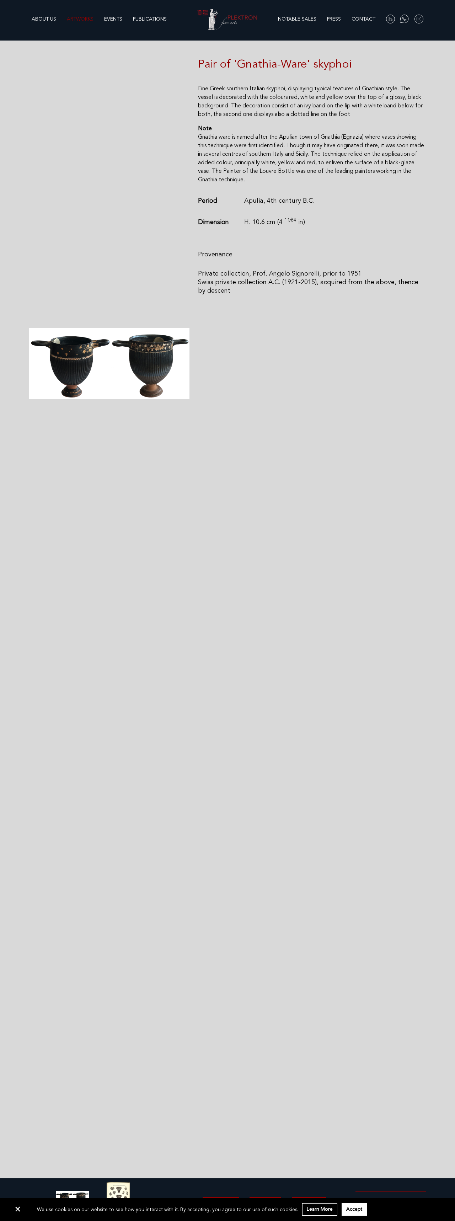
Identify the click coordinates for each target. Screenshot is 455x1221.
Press (334, 19)
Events (113, 19)
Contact (363, 19)
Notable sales (297, 19)
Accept (354, 1209)
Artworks (80, 19)
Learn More (320, 1209)
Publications (150, 19)
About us (44, 19)
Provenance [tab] (215, 254)
